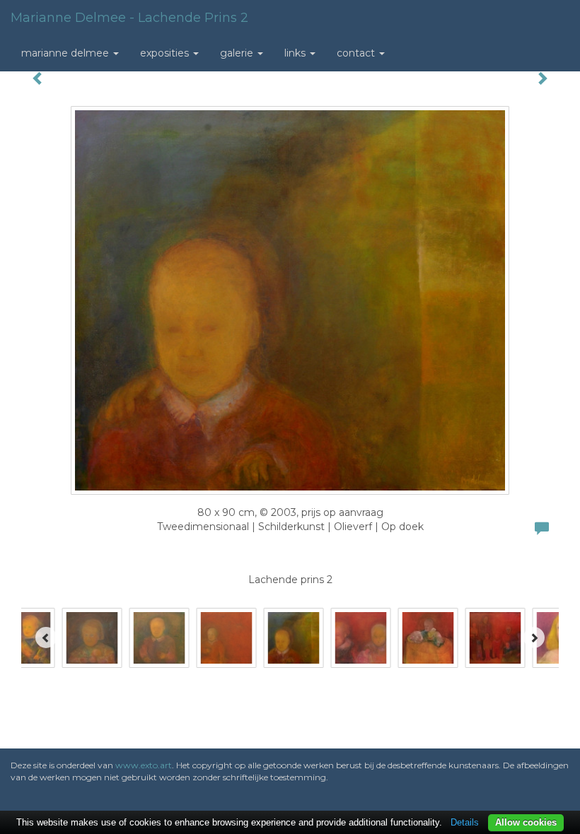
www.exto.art (143, 765)
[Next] (534, 637)
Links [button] (296, 53)
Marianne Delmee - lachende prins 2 (129, 17)
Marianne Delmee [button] (66, 53)
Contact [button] (357, 53)
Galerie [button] (238, 53)
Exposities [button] (166, 53)
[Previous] (46, 637)
